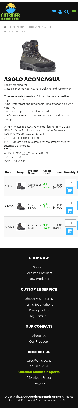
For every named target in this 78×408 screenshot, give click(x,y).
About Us (39, 335)
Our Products (39, 341)
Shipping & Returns (39, 298)
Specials (39, 267)
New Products (39, 278)
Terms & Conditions (39, 304)
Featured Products (39, 273)
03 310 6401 (39, 366)
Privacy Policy (39, 310)
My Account (39, 316)
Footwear (35, 27)
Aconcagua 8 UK (34, 186)
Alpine (47, 27)
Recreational (17, 27)
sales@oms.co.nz (39, 360)
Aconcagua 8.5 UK (34, 206)
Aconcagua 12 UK (34, 226)
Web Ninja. (63, 400)
